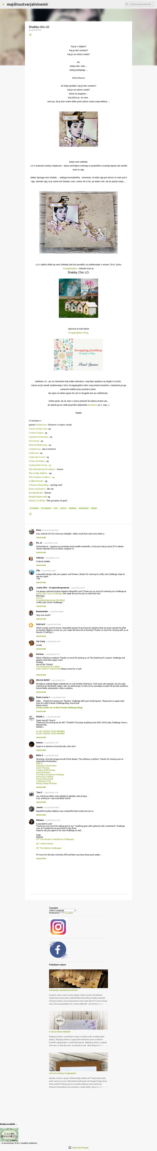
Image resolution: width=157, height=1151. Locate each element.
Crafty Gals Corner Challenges (49, 593)
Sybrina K (40, 624)
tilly (38, 570)
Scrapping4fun (70, 268)
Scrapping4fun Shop (78, 333)
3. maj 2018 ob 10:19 (53, 641)
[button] (30, 35)
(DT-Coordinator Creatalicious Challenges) (55, 839)
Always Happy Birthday (46, 783)
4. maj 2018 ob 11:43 (51, 743)
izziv (56, 508)
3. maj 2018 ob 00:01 (56, 611)
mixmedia (72, 508)
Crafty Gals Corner (37, 457)
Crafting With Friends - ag (40, 465)
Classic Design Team (38, 429)
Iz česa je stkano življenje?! (59, 1032)
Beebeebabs (42, 611)
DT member (34, 508)
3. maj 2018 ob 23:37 (58, 697)
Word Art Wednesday (38, 445)
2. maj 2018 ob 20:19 (77, 588)
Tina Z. (39, 792)
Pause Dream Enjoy (44, 779)
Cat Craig (40, 641)
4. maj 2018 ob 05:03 (53, 717)
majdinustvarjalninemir (27, 4)
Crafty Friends (36, 481)
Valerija (40, 558)
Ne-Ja (39, 543)
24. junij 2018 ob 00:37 (51, 807)
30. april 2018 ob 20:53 (50, 530)
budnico (93, 405)
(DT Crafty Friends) (44, 844)
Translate (69, 913)
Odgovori (41, 538)
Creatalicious (35, 449)
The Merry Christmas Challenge (50, 774)
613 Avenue (34, 441)
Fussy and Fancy (37, 489)
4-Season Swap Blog (39, 485)
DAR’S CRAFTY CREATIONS (48, 669)
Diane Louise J (43, 697)
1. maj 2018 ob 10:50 (50, 543)
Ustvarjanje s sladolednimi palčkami (63, 990)
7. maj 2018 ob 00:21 (51, 755)
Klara (38, 530)
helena (39, 743)
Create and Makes (37, 461)
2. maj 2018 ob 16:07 (48, 570)
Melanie (40, 820)
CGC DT (39, 598)
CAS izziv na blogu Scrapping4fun (62, 1073)
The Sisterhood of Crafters (42, 469)
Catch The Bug (42, 768)
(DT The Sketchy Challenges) (48, 848)
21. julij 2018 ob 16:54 (52, 820)
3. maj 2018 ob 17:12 (52, 654)
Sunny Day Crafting (44, 777)
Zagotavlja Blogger (80, 1147)
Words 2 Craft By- (37, 500)
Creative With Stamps (45, 770)
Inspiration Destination (38, 437)
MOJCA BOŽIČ (43, 680)
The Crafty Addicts (38, 473)
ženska (94, 508)
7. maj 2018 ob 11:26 (51, 792)
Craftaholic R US (43, 781)
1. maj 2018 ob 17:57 (52, 558)
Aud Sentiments (43, 772)
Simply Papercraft (38, 496)
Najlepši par (41, 425)
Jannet (39, 807)
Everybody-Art (36, 493)
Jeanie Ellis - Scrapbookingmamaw (52, 588)
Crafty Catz (34, 453)
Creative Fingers (36, 433)
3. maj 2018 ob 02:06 (53, 624)
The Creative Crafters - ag (41, 477)
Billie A (39, 755)
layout (63, 508)
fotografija (46, 508)
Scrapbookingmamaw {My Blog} (50, 600)
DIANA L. (40, 717)
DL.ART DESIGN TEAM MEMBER (50, 731)
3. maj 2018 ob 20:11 (58, 680)
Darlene (40, 654)
